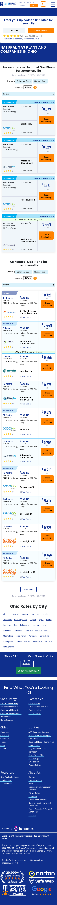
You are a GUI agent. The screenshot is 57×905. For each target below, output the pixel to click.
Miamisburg (8, 636)
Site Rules (32, 796)
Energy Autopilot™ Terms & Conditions (40, 810)
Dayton (33, 619)
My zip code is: (26, 2)
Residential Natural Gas (10, 706)
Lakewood (24, 625)
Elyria (41, 619)
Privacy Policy (34, 793)
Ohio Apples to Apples (9, 777)
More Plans (28, 589)
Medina (38, 630)
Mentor (47, 630)
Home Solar (5, 716)
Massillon (29, 630)
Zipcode (26, 661)
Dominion (32, 752)
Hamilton (7, 625)
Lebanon (35, 625)
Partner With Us (35, 780)
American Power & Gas (38, 706)
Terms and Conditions (37, 799)
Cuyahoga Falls (20, 619)
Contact (31, 777)
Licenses (32, 815)
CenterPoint (33, 738)
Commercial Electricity (9, 710)
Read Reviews (6, 780)
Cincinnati (35, 614)
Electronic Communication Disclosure (39, 788)
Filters (6, 94)
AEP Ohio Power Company (39, 735)
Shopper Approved (10, 863)
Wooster (48, 641)
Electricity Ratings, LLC (13, 851)
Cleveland (46, 614)
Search (34, 5)
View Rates (41, 30)
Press (30, 783)
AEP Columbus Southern (38, 732)
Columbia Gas (23, 81)
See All (3, 748)
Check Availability (28, 670)
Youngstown (8, 646)
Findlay (49, 619)
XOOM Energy (34, 713)
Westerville (37, 641)
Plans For (18, 88)
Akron (5, 614)
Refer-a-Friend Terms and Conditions (39, 804)
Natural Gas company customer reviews (21, 38)
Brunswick (15, 614)
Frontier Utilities (35, 710)
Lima (44, 625)
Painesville (32, 636)
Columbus (7, 619)
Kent (15, 625)
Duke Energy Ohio (36, 755)
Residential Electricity (9, 703)
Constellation (34, 703)
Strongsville (8, 641)
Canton (25, 614)
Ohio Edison (33, 761)
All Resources (6, 783)
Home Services (6, 720)
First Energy (33, 758)
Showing (11, 81)
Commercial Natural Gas (10, 713)
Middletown (21, 636)
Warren (27, 641)
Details (27, 133)
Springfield (44, 636)
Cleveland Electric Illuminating (41, 742)
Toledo (19, 641)
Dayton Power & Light (38, 748)
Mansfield (18, 630)
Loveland (7, 630)
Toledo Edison (34, 765)
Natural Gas (39, 81)
